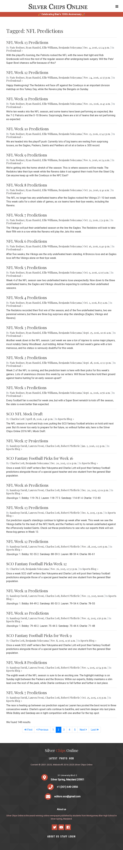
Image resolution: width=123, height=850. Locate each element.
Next (83, 729)
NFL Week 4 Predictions (26, 297)
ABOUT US (53, 836)
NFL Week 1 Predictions (26, 387)
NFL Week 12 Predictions (27, 72)
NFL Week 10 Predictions (27, 128)
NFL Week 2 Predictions (26, 357)
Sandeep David (18, 446)
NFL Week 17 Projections (27, 440)
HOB (71, 758)
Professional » (14, 50)
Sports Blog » (66, 419)
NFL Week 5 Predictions (26, 267)
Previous (43, 729)
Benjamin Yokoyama (70, 47)
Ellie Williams (49, 47)
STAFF (63, 836)
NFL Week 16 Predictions (27, 485)
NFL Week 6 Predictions (26, 241)
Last (93, 729)
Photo (63, 758)
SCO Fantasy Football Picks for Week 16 (39, 458)
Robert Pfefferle (70, 446)
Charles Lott (17, 419)
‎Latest (53, 758)
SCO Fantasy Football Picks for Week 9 (39, 635)
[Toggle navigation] (116, 6)
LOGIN (72, 836)
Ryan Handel (33, 47)
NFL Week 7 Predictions (26, 214)
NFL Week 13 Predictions (27, 42)
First (29, 729)
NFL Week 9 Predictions (26, 154)
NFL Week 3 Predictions (26, 327)
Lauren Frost (36, 446)
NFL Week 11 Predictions (27, 98)
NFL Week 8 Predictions (26, 184)
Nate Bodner (17, 47)
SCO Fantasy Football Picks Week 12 (36, 563)
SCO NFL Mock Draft (24, 413)
